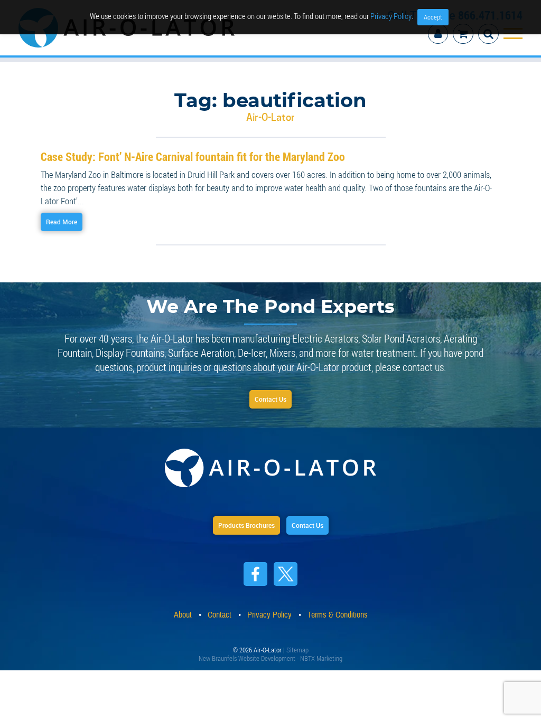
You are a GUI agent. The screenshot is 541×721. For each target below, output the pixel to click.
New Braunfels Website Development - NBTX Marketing (270, 654)
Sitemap (297, 646)
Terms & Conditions (337, 612)
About (183, 612)
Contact (219, 612)
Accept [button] (433, 17)
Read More (68, 214)
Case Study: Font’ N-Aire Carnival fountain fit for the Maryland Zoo (177, 148)
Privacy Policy (391, 16)
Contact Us (270, 393)
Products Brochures (239, 522)
